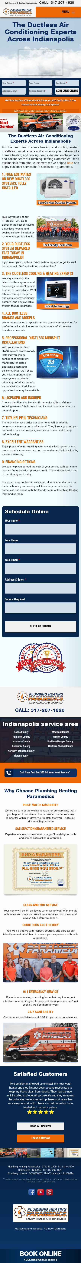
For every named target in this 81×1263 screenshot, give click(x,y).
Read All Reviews (40, 1126)
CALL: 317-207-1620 (40, 710)
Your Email (61, 83)
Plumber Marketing (55, 1228)
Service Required (37, 91)
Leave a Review (40, 1138)
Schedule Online (67, 91)
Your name (12, 521)
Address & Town (10, 91)
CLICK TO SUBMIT (40, 626)
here (70, 163)
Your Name (8, 83)
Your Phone (34, 83)
